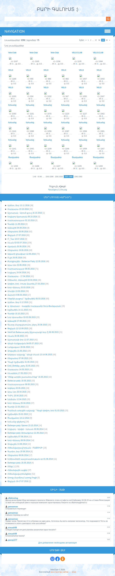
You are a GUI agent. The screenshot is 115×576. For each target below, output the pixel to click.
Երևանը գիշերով (16, 422)
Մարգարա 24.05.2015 (18, 369)
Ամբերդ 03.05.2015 (16, 388)
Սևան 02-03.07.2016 (17, 243)
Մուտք (63, 190)
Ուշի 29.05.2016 (14, 258)
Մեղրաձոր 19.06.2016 (17, 250)
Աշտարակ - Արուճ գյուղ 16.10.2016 (24, 213)
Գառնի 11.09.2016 (16, 224)
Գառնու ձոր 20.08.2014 (18, 451)
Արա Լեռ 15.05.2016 (16, 265)
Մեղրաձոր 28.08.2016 (17, 231)
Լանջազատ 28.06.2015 (18, 347)
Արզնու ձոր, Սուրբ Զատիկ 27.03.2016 (26, 284)
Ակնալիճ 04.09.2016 (17, 228)
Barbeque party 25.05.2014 (19, 463)
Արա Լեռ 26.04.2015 (16, 392)
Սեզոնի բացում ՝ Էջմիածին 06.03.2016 (26, 299)
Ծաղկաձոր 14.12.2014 (18, 418)
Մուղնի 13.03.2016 (16, 291)
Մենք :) (10, 466)
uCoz (74, 572)
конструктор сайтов (59, 572)
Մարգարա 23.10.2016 (18, 209)
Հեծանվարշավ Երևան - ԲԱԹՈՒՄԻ (25, 448)
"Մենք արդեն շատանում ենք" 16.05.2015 (27, 377)
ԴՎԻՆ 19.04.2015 (15, 395)
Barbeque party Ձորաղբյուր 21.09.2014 (25, 433)
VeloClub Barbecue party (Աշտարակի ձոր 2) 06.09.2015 (33, 332)
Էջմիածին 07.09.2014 (17, 437)
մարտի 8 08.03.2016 (17, 295)
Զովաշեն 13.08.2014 (17, 444)
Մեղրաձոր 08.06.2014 (17, 455)
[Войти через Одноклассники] (62, 559)
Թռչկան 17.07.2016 (16, 235)
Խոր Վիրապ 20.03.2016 (18, 287)
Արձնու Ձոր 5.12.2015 (17, 302)
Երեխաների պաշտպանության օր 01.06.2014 (30, 459)
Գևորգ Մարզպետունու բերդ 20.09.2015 (27, 325)
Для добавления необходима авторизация (57, 543)
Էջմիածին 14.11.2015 (17, 310)
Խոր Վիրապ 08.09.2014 (18, 440)
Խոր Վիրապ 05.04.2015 (18, 403)
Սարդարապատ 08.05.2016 (21, 269)
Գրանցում (53, 190)
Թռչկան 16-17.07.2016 (17, 481)
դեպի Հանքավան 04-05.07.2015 (23, 343)
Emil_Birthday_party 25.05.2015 (21, 366)
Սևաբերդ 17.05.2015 (17, 373)
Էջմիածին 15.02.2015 (17, 414)
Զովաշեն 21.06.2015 (17, 351)
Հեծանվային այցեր (17, 470)
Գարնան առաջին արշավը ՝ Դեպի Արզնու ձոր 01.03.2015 (35, 410)
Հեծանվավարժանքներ (19, 474)
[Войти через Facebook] (57, 559)
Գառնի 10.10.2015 (16, 313)
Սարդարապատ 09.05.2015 (21, 384)
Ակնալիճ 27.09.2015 (17, 321)
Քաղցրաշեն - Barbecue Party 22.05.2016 (26, 261)
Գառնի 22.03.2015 (16, 407)
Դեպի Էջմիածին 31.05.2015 (20, 362)
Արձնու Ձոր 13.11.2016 (18, 205)
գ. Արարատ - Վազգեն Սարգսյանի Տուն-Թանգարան (34, 306)
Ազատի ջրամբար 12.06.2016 (21, 254)
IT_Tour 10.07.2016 (15, 239)
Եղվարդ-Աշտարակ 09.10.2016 (22, 217)
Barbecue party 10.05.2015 (19, 381)
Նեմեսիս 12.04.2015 (16, 399)
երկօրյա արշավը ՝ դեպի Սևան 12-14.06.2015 (29, 354)
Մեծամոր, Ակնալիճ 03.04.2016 (22, 280)
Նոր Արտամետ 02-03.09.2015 (21, 317)
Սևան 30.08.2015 (15, 336)
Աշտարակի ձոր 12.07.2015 (20, 340)
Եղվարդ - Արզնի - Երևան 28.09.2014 (25, 429)
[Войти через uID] (52, 559)
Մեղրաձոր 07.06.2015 (17, 358)
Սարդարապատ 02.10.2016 (21, 220)
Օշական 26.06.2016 (16, 246)
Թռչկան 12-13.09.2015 (17, 328)
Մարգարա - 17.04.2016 (18, 276)
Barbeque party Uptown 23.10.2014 (22, 425)
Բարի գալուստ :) (57, 9)
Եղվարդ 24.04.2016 (16, 272)
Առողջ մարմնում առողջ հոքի (22, 478)
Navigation (14, 31)
